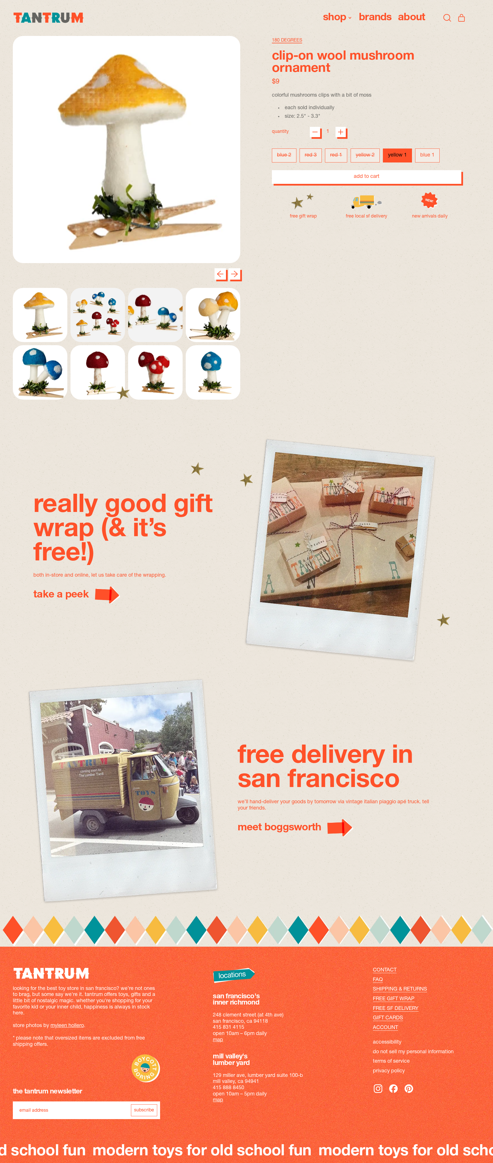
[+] (341, 132)
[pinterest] (409, 1092)
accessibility (387, 1042)
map (218, 1040)
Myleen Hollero (67, 1025)
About (411, 18)
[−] (315, 132)
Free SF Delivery (396, 1008)
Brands (375, 18)
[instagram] (378, 1092)
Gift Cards (388, 1018)
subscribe (144, 1110)
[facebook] (393, 1092)
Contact (385, 970)
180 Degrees (287, 40)
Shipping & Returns (400, 989)
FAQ (378, 980)
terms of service (391, 1061)
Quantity (280, 131)
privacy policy (389, 1071)
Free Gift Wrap (394, 999)
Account (385, 1027)
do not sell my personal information (413, 1052)
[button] (447, 18)
